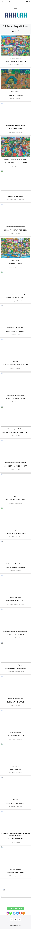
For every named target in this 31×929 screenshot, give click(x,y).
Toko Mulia (18, 925)
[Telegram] (17, 913)
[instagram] (2, 1)
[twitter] (9, 1)
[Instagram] (7, 913)
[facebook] (5, 1)
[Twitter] (14, 913)
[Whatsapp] (10, 913)
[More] (23, 913)
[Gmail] (20, 913)
